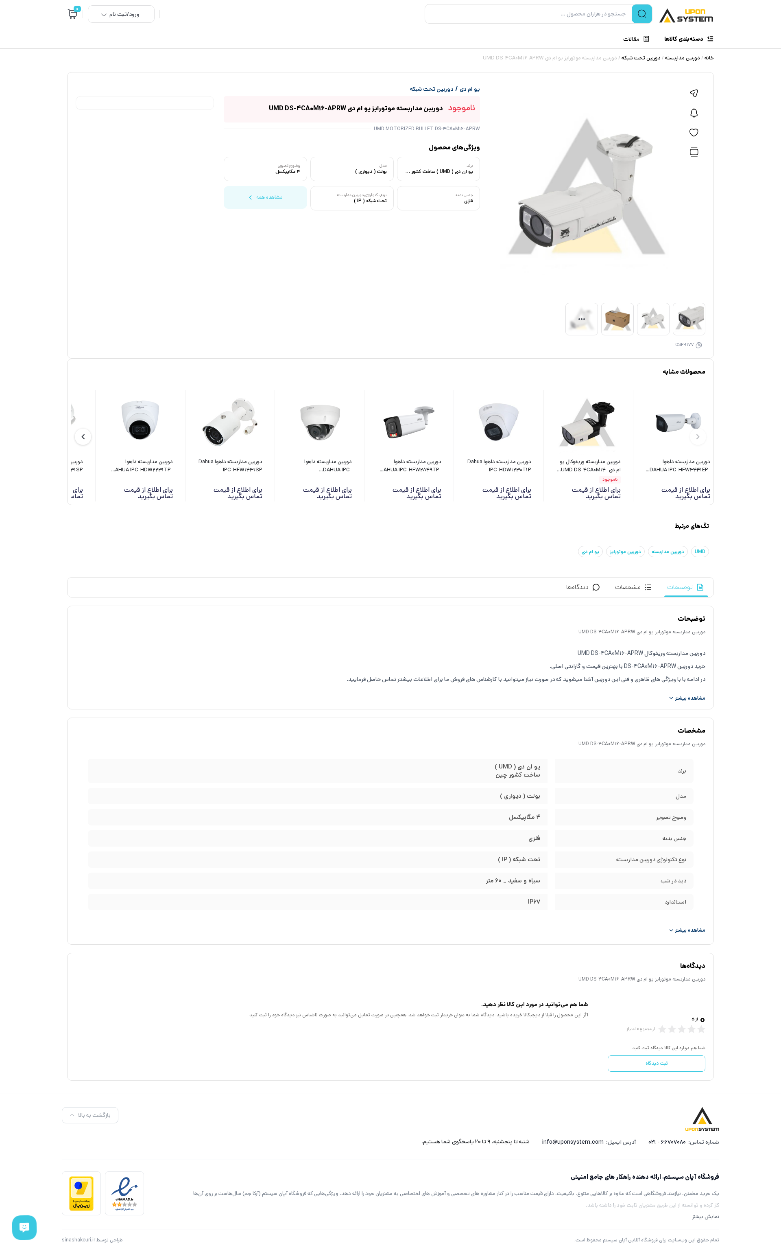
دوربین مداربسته (682, 58)
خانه (709, 58)
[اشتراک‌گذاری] (694, 93)
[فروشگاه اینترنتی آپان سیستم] (686, 15)
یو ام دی (470, 89)
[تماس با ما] (24, 1228)
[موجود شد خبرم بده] (694, 113)
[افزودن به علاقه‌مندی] (694, 133)
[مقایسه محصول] (694, 152)
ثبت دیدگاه (657, 1063)
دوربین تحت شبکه (641, 58)
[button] (83, 437)
